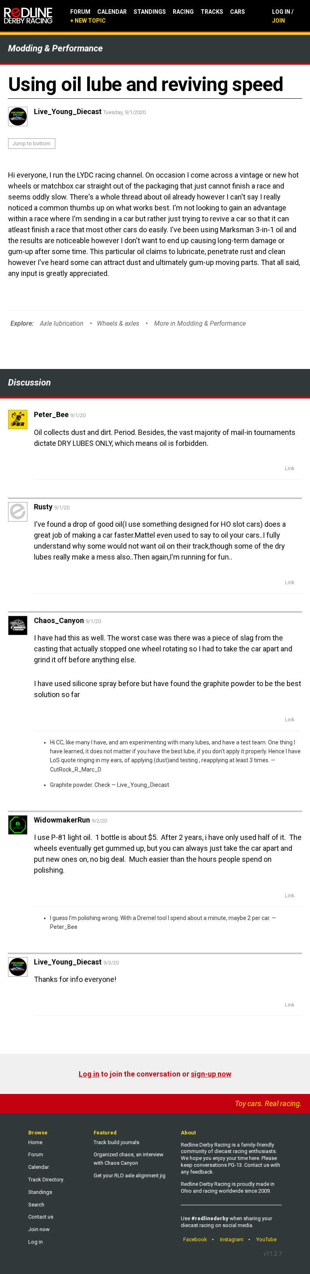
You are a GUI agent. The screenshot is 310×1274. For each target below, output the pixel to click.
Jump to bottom (31, 143)
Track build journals (116, 1142)
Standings (150, 11)
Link (290, 468)
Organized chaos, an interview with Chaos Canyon (128, 1158)
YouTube (266, 1239)
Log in (89, 1074)
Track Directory (45, 1179)
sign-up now (211, 1074)
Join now (39, 1229)
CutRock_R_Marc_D (75, 769)
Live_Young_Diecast (143, 785)
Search (36, 1205)
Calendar (112, 11)
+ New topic (88, 20)
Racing (183, 11)
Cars (237, 11)
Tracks (212, 11)
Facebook (195, 1239)
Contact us (40, 1217)
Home (35, 1142)
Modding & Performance (55, 48)
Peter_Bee (64, 927)
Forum (80, 11)
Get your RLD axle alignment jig (129, 1175)
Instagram (231, 1239)
